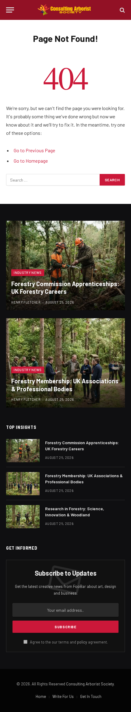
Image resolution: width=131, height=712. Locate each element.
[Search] (122, 10)
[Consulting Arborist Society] (65, 10)
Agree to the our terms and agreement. (68, 642)
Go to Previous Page (34, 150)
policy (82, 642)
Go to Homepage (31, 161)
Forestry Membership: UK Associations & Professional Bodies (65, 385)
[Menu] (10, 10)
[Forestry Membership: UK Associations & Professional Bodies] (65, 363)
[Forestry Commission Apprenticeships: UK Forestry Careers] (65, 265)
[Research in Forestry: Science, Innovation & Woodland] (23, 516)
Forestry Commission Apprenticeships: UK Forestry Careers (65, 287)
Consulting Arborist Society (90, 683)
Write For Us (63, 696)
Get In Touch (90, 696)
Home (41, 696)
